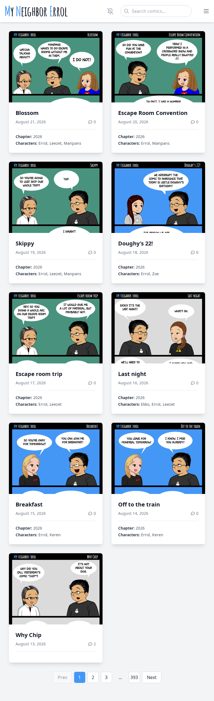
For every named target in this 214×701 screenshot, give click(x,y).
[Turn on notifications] (110, 11)
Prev (62, 677)
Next (152, 677)
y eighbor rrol (36, 11)
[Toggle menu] (206, 11)
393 (134, 677)
